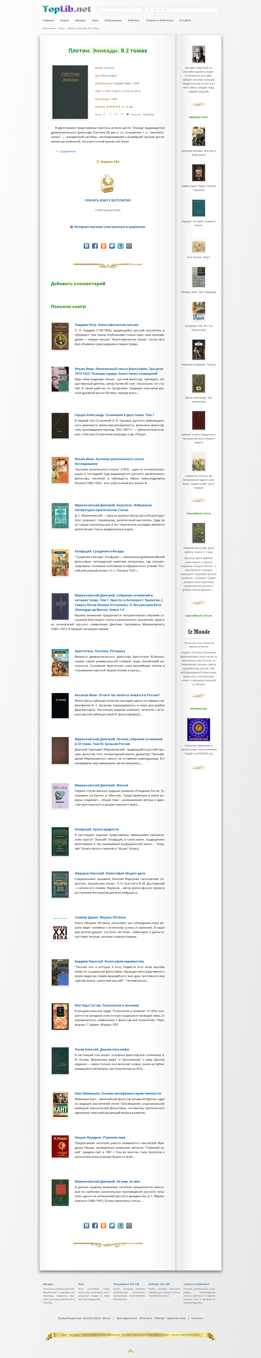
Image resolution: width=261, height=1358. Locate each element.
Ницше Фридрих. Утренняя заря (100, 1137)
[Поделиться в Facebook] (95, 246)
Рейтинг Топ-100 (159, 1284)
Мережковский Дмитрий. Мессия (101, 785)
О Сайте (185, 20)
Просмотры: (103, 99)
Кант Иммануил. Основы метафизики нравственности (118, 1093)
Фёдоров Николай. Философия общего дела (110, 873)
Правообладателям (107, 210)
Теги (95, 20)
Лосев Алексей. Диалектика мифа (102, 1049)
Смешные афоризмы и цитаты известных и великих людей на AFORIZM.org (199, 749)
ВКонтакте (146, 1318)
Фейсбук (159, 1318)
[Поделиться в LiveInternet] (120, 246)
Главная (48, 20)
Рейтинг (134, 20)
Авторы (80, 20)
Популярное (113, 20)
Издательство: (104, 83)
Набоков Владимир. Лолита (199, 364)
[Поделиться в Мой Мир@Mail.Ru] (129, 246)
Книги (64, 20)
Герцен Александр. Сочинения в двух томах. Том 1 (114, 415)
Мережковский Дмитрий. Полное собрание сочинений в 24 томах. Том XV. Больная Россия (118, 741)
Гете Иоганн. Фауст (198, 257)
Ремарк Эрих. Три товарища (198, 292)
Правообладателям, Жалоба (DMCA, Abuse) (84, 1318)
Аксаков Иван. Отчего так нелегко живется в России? (117, 695)
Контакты (197, 1318)
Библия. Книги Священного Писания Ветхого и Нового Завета (199, 438)
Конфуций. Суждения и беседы (99, 551)
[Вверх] (130, 1352)
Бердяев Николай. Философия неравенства (109, 961)
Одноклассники (176, 1318)
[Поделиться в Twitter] (112, 246)
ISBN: (98, 91)
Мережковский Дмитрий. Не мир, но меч (107, 1181)
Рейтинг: (101, 106)
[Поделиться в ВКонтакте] (86, 246)
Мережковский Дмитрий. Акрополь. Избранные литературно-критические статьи (113, 507)
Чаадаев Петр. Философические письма (106, 325)
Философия (109, 75)
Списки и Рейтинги (159, 20)
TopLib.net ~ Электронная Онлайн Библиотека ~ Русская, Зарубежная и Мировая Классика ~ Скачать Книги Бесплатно (134, 1334)
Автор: (99, 67)
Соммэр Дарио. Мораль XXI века (100, 917)
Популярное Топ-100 (126, 1284)
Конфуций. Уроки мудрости (97, 829)
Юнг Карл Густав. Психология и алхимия (107, 1005)
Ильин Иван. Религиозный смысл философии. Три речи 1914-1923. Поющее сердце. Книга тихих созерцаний (119, 371)
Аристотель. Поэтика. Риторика (100, 651)
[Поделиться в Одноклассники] (103, 246)
